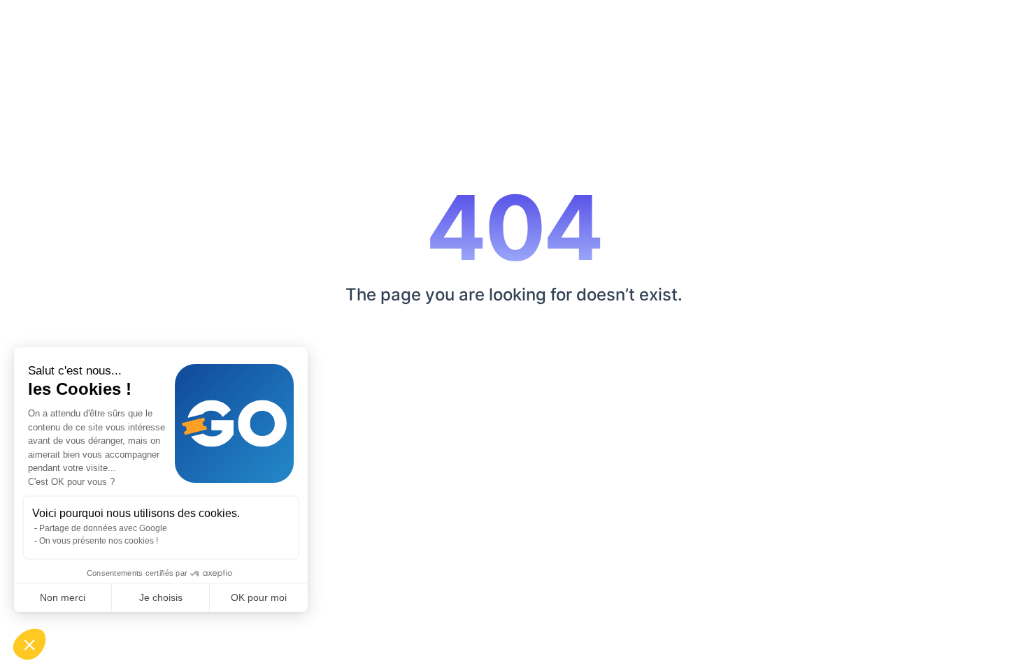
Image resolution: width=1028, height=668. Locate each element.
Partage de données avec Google (103, 528)
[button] (29, 644)
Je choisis (161, 597)
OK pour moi (259, 597)
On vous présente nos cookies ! (98, 541)
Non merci (62, 597)
